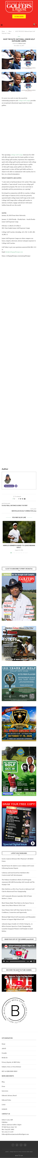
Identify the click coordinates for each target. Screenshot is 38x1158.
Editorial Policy (6, 1100)
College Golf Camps (24, 100)
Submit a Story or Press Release (11, 1067)
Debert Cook (22, 43)
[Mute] (31, 961)
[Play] (4, 961)
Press (3, 1086)
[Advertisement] (20, 20)
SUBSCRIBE (19, 16)
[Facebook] (12, 1145)
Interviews (5, 1091)
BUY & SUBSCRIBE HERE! (9, 1071)
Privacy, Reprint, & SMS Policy (11, 1062)
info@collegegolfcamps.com (14, 252)
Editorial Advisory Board (9, 1095)
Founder (4, 1053)
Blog (3, 1082)
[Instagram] (21, 1145)
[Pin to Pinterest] (22, 499)
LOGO (3, 1104)
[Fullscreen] (34, 961)
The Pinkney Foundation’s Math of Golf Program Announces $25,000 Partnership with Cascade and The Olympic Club (18, 882)
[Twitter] (17, 1145)
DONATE (4, 1109)
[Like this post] (15, 499)
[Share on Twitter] (20, 499)
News (10, 31)
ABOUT (4, 1048)
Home (3, 31)
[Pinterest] (25, 1145)
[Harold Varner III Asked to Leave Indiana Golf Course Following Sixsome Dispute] (19, 532)
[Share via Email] (24, 499)
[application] (19, 953)
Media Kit (5, 1057)
